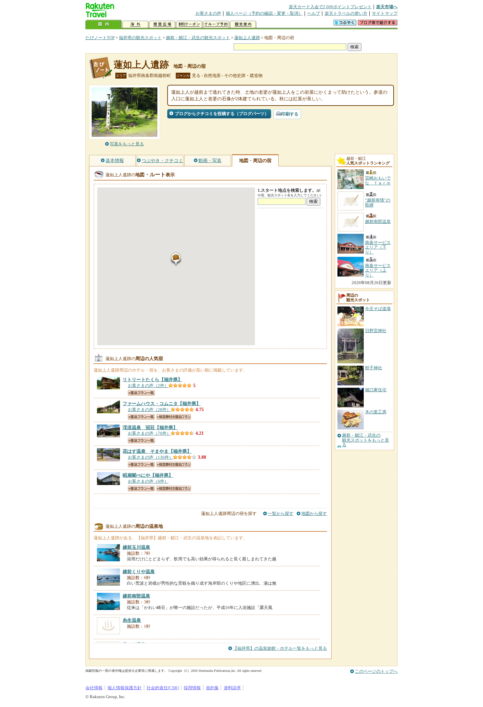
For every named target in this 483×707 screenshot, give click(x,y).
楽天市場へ (387, 6)
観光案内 (243, 24)
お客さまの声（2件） (148, 385)
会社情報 (94, 687)
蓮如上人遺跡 (247, 37)
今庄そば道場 (378, 308)
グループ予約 (216, 24)
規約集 (212, 687)
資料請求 (232, 687)
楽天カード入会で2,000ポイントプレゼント (330, 6)
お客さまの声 (208, 13)
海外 (135, 24)
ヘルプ (313, 13)
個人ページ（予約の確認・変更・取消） (264, 13)
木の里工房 (375, 411)
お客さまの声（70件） (149, 433)
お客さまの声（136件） (150, 457)
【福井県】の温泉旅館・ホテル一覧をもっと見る (280, 648)
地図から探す (314, 513)
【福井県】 (152, 379)
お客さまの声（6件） (148, 481)
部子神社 (373, 367)
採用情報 (192, 687)
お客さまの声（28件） (149, 409)
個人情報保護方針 (124, 687)
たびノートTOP (100, 37)
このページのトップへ (376, 671)
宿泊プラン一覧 (141, 393)
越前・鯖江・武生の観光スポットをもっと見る (365, 440)
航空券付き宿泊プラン (173, 417)
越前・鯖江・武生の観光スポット (198, 37)
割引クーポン (189, 24)
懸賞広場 (162, 24)
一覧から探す (280, 513)
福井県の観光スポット (140, 37)
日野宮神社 (375, 330)
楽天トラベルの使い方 (346, 13)
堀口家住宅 (375, 389)
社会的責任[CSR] (163, 687)
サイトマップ (385, 13)
